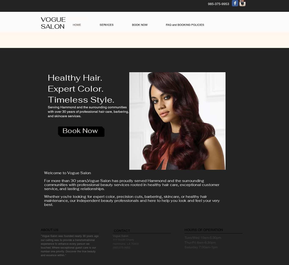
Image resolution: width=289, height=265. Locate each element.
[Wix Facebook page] (235, 3)
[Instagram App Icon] (242, 3)
